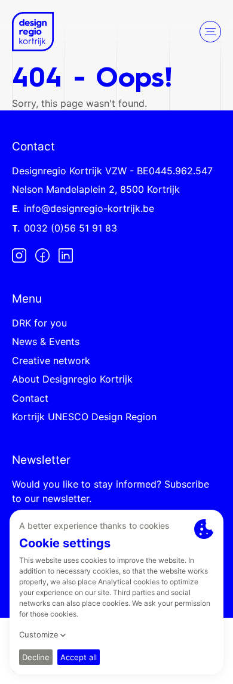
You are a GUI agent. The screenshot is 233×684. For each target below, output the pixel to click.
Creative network (51, 360)
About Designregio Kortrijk (72, 379)
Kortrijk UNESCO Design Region (84, 417)
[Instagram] (19, 255)
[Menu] (210, 31)
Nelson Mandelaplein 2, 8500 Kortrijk (96, 189)
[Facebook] (42, 255)
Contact (30, 398)
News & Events (45, 341)
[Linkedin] (66, 255)
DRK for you (39, 323)
